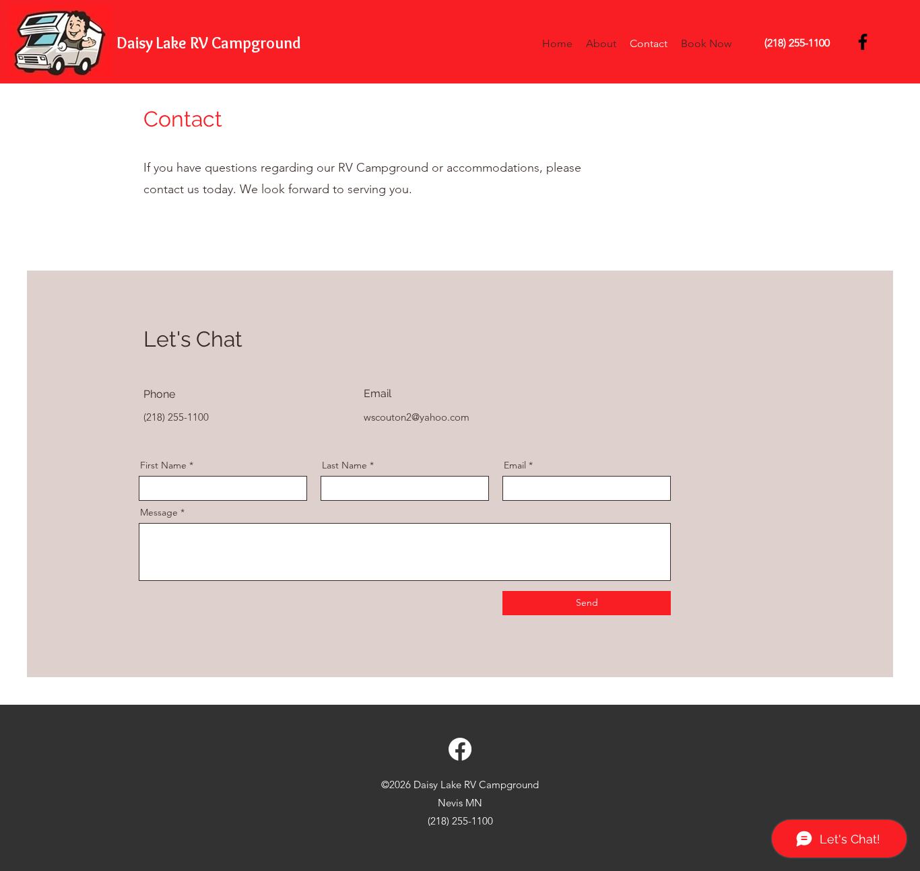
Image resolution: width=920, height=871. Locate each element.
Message (159, 512)
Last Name (344, 465)
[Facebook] (863, 42)
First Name (163, 465)
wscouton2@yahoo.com (416, 417)
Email (515, 465)
